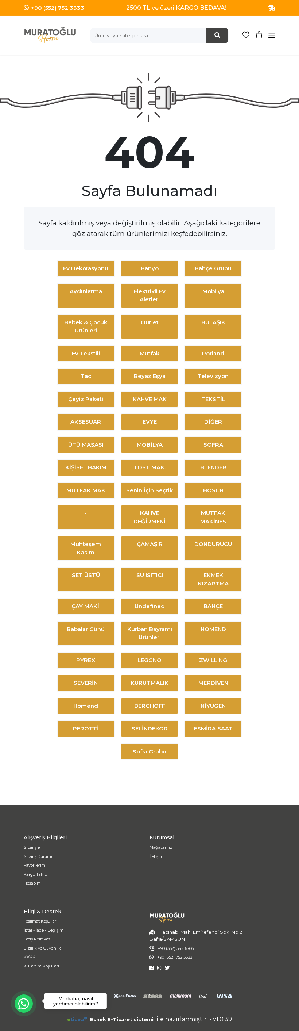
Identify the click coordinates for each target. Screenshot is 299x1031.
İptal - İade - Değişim (43, 930)
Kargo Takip (35, 874)
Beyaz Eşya (150, 376)
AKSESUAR (85, 421)
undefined (150, 606)
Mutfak (149, 353)
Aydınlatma (86, 291)
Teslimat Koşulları (40, 921)
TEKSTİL (213, 399)
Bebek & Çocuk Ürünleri (85, 326)
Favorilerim (34, 865)
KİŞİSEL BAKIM (85, 467)
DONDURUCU (213, 544)
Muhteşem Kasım (85, 548)
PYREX (85, 660)
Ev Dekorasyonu (85, 268)
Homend (85, 705)
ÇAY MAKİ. (85, 606)
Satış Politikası (37, 939)
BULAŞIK (213, 322)
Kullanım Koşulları (41, 966)
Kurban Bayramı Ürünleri (149, 633)
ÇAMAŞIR (150, 544)
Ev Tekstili (86, 353)
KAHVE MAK (150, 399)
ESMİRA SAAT (213, 728)
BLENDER (213, 467)
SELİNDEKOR (150, 728)
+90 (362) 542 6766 (176, 948)
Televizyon (213, 376)
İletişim (156, 856)
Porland (213, 353)
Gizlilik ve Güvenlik (42, 948)
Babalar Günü (86, 629)
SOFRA (213, 444)
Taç (86, 376)
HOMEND (213, 629)
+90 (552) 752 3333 (57, 7)
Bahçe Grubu (213, 268)
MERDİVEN (213, 682)
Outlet (150, 322)
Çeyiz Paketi (85, 399)
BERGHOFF (149, 705)
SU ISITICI (149, 575)
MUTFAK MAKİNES (213, 517)
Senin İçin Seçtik (149, 490)
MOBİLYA (150, 444)
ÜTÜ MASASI (86, 444)
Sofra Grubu (149, 751)
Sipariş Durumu (39, 856)
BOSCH (213, 490)
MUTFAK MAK (85, 490)
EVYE (150, 421)
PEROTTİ (86, 728)
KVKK (29, 956)
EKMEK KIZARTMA (213, 579)
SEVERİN (86, 682)
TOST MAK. (149, 467)
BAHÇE (213, 606)
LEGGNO (149, 660)
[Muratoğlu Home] (50, 35)
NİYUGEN (213, 705)
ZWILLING (213, 660)
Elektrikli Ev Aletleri (150, 295)
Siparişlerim (35, 847)
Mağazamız (161, 847)
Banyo (150, 268)
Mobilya (213, 291)
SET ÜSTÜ (86, 575)
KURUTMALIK (149, 682)
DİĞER (213, 421)
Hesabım (32, 883)
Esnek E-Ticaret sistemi (111, 1019)
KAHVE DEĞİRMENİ (149, 517)
